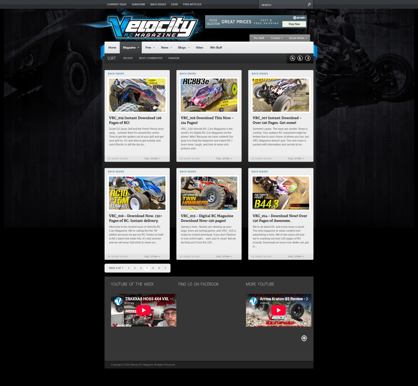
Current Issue (116, 4)
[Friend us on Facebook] (307, 58)
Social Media (295, 38)
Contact (274, 38)
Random (174, 58)
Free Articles (192, 4)
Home (112, 47)
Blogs (180, 48)
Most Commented (150, 58)
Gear (174, 4)
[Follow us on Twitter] (300, 58)
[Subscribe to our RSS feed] (292, 58)
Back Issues (158, 4)
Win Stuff (216, 47)
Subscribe (138, 4)
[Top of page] (304, 339)
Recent (128, 58)
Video (199, 47)
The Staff (258, 38)
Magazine (127, 48)
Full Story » (152, 158)
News (163, 48)
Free (146, 48)
